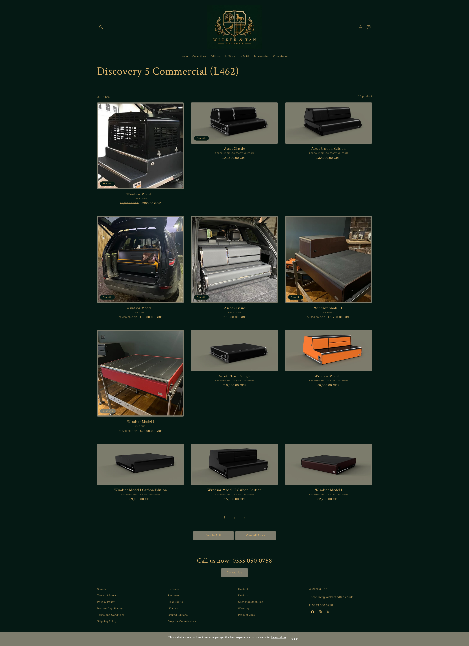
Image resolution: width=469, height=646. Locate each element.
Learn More (278, 637)
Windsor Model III (329, 308)
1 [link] (225, 517)
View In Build (213, 535)
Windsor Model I (140, 422)
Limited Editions (178, 614)
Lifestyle (173, 608)
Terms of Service (107, 595)
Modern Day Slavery (110, 608)
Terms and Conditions (111, 614)
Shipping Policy (106, 621)
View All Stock (255, 535)
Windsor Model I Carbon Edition (140, 490)
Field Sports (175, 601)
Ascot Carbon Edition (328, 149)
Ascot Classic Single (234, 376)
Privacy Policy (106, 601)
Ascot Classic (234, 149)
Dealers (243, 595)
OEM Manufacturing (250, 601)
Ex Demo (173, 589)
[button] (101, 27)
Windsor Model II (140, 194)
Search (101, 589)
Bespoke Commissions (182, 621)
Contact (243, 589)
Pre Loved (174, 595)
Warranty (244, 608)
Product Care (246, 614)
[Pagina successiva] (244, 518)
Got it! (294, 639)
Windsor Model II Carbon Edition (234, 490)
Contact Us (234, 572)
